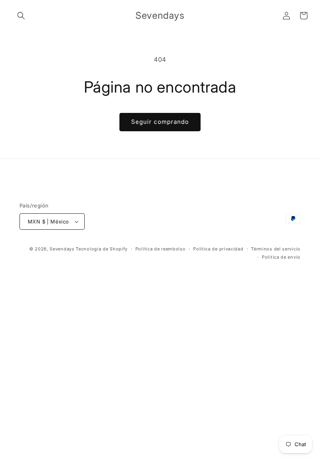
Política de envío (281, 257)
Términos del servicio (275, 249)
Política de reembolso (160, 249)
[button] (21, 15)
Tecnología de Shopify (102, 249)
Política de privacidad (218, 249)
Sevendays (62, 249)
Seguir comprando (160, 121)
